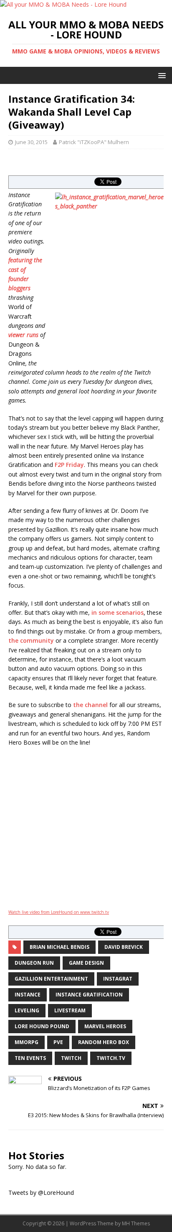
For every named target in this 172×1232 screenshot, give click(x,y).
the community (31, 640)
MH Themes (136, 1223)
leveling (27, 1010)
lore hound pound (42, 1026)
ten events (30, 1058)
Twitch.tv (110, 1058)
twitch (71, 1058)
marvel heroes (105, 1026)
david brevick (123, 947)
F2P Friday (69, 465)
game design (86, 962)
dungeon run (34, 962)
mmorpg (26, 1042)
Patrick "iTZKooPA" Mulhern (94, 142)
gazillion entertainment (51, 978)
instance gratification (89, 994)
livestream (70, 1010)
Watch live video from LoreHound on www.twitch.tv (58, 912)
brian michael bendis (59, 947)
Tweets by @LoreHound (41, 1193)
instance (27, 994)
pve (58, 1042)
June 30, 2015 (31, 142)
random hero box (103, 1042)
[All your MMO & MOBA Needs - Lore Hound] (63, 4)
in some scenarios (117, 612)
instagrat (117, 978)
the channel (90, 705)
